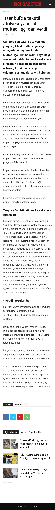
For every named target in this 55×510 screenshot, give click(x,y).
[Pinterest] (20, 417)
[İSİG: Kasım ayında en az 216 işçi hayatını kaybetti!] (10, 458)
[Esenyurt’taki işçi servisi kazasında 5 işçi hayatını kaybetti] (10, 444)
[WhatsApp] (27, 417)
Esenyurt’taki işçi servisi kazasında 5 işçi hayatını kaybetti (34, 444)
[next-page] (10, 484)
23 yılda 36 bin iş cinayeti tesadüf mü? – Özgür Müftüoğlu (34, 473)
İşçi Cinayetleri (21, 11)
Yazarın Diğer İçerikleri (31, 432)
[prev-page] (5, 484)
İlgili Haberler (11, 432)
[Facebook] (6, 417)
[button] (5, 4)
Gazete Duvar (20, 404)
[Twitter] (13, 417)
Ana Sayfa (7, 11)
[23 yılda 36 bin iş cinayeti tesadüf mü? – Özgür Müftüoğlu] (10, 473)
